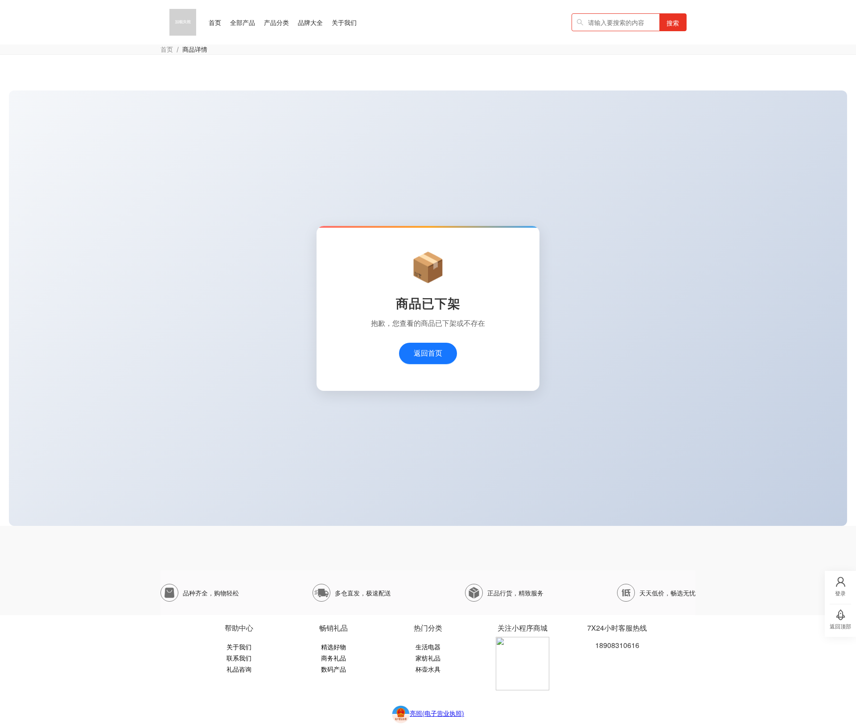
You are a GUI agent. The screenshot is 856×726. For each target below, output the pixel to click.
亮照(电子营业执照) (437, 713)
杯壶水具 (428, 668)
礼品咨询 (238, 668)
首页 (166, 49)
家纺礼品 (428, 657)
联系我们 (238, 657)
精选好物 (333, 646)
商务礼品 (333, 657)
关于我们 (238, 646)
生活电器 (428, 646)
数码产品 (333, 668)
